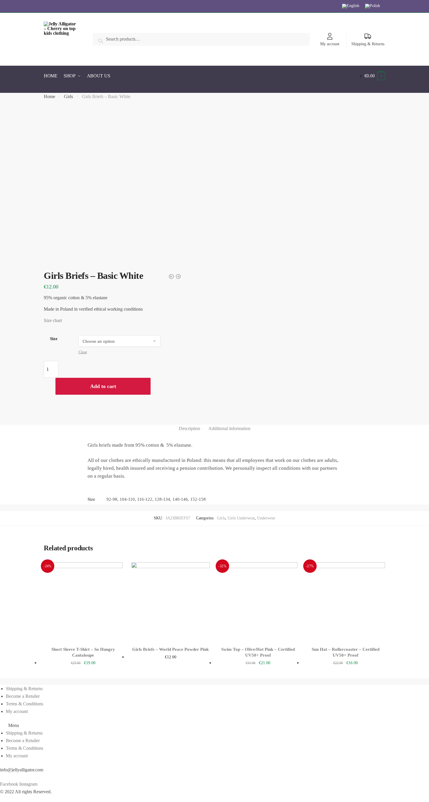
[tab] (189, 428)
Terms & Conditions (24, 703)
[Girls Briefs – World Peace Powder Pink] (170, 601)
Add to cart (103, 386)
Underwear (266, 518)
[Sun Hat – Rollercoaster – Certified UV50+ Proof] (345, 601)
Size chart (53, 320)
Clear (83, 352)
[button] (214, 725)
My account (329, 44)
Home (49, 96)
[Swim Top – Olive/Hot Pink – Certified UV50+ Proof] (258, 601)
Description (189, 428)
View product (83, 672)
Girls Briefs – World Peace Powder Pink (170, 649)
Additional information (229, 428)
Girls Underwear (241, 518)
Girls (68, 96)
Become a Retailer (23, 696)
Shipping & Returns (367, 44)
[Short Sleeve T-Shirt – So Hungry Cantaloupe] (83, 601)
